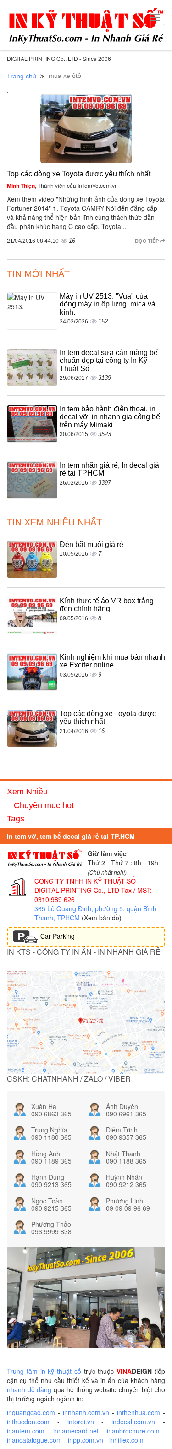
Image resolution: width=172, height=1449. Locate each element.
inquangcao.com (31, 1412)
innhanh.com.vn (86, 1412)
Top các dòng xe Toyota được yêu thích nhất (78, 174)
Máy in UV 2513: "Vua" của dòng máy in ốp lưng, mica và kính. (107, 304)
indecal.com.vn (133, 1421)
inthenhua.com (138, 1412)
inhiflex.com (126, 1439)
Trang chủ (21, 76)
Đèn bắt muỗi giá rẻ (91, 544)
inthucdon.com (28, 1421)
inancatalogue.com (34, 1439)
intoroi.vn (80, 1421)
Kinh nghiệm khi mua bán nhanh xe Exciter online (112, 661)
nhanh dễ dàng (29, 1389)
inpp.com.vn (85, 1439)
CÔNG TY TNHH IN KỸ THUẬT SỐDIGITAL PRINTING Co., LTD (85, 885)
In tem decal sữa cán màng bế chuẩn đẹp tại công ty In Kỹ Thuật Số (109, 360)
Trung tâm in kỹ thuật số (44, 1371)
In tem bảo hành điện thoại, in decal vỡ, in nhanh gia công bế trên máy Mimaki (110, 417)
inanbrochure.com (133, 1430)
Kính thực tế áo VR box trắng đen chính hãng (107, 605)
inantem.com (25, 1430)
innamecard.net (76, 1430)
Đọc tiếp (147, 240)
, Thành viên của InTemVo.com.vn (62, 185)
